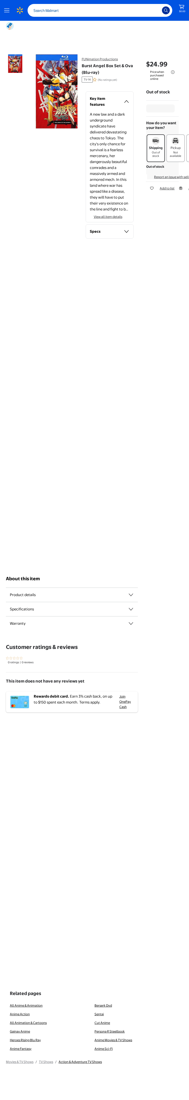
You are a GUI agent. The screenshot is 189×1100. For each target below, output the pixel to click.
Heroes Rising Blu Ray (25, 1040)
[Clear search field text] (154, 10)
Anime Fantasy (21, 1049)
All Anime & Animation (26, 1005)
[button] (52, 91)
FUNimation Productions (100, 59)
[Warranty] (131, 623)
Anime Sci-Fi (103, 1049)
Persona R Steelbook (109, 1031)
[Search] (166, 10)
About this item (23, 578)
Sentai (99, 1014)
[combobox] (100, 10)
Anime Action (20, 1014)
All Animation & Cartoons (28, 1023)
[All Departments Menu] (8, 10)
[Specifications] (131, 609)
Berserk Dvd (103, 1005)
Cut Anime (102, 1023)
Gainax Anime (20, 1031)
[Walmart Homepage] (20, 10)
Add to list (167, 188)
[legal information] (173, 72)
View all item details (108, 217)
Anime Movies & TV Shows (113, 1040)
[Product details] (131, 595)
